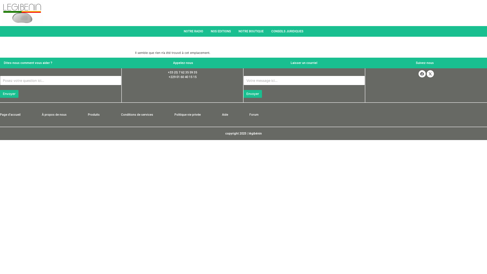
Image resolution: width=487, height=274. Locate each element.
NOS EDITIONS (221, 31)
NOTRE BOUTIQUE (251, 31)
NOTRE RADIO (193, 31)
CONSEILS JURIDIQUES (287, 31)
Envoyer (9, 94)
